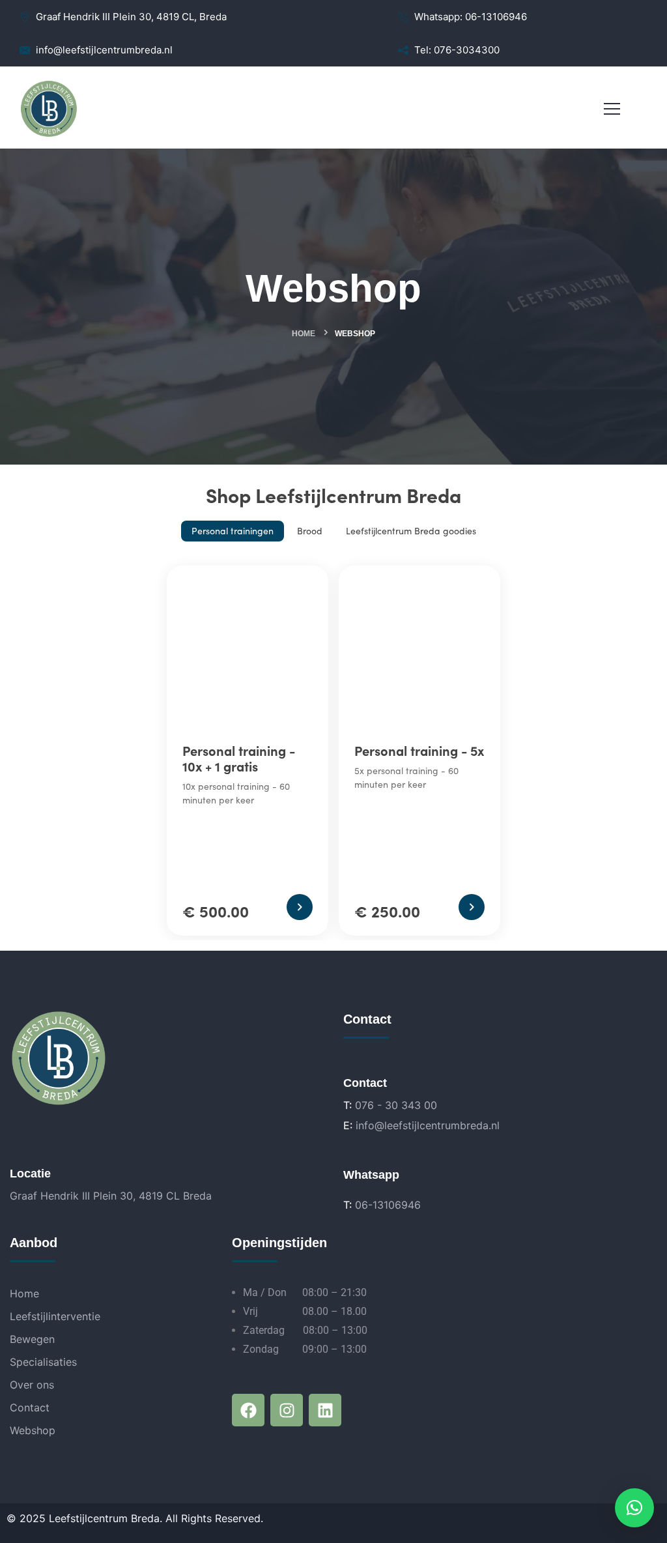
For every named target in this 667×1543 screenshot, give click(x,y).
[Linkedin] (325, 1410)
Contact (30, 1407)
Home (303, 333)
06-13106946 (388, 1204)
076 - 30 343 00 (396, 1105)
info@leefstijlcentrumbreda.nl (428, 1125)
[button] (634, 1507)
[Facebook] (248, 1410)
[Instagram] (286, 1410)
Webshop (32, 1430)
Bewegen (32, 1339)
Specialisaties (43, 1361)
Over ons (32, 1384)
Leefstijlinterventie (55, 1316)
